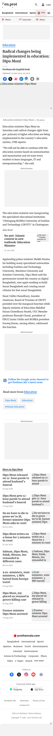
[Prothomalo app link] (16, 689)
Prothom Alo (10, 701)
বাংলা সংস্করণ (39, 661)
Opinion (7, 646)
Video (10, 661)
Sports (33, 13)
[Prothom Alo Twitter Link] (20, 675)
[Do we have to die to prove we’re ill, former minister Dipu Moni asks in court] (41, 520)
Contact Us (24, 705)
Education (9, 45)
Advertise (24, 701)
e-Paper (19, 661)
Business (18, 646)
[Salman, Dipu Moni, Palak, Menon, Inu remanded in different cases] (41, 558)
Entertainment (40, 646)
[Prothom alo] (10, 4)
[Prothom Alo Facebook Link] (12, 675)
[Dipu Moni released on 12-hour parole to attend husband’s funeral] (41, 481)
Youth (28, 646)
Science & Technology (15, 656)
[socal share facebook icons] (5, 80)
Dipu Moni (10, 400)
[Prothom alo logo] (26, 636)
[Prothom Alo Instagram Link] (27, 675)
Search (28, 661)
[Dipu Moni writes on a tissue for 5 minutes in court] (41, 539)
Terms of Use (39, 701)
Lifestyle (17, 651)
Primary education (14, 406)
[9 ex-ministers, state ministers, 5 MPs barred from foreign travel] (41, 579)
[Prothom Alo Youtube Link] (34, 675)
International (21, 13)
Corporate (33, 656)
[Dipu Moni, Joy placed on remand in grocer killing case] (41, 598)
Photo (44, 656)
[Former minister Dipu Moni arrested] (41, 615)
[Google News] (41, 675)
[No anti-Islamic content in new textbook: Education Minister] (43, 238)
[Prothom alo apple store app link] (37, 689)
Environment (31, 651)
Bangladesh (7, 13)
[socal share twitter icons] (10, 80)
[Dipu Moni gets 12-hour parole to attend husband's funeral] (41, 501)
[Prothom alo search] (36, 4)
